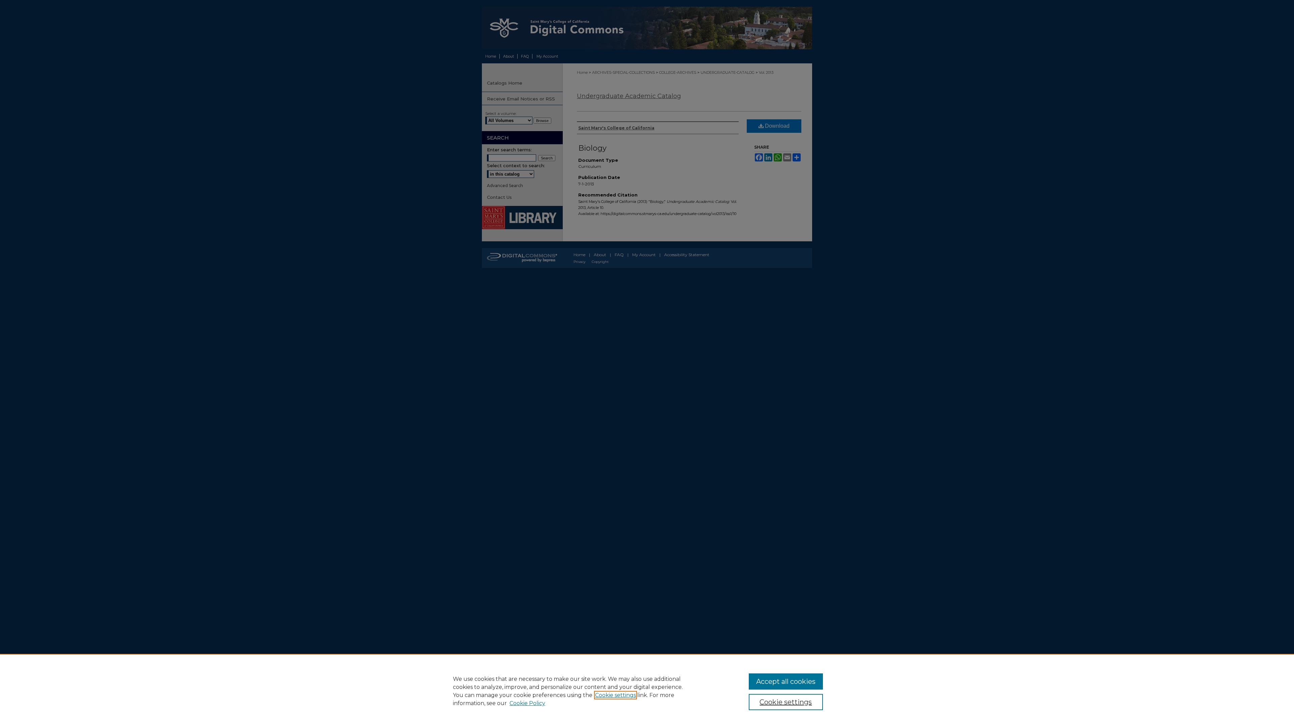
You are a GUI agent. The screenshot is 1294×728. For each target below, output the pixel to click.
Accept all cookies (785, 681)
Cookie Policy (527, 703)
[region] (647, 691)
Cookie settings (615, 695)
